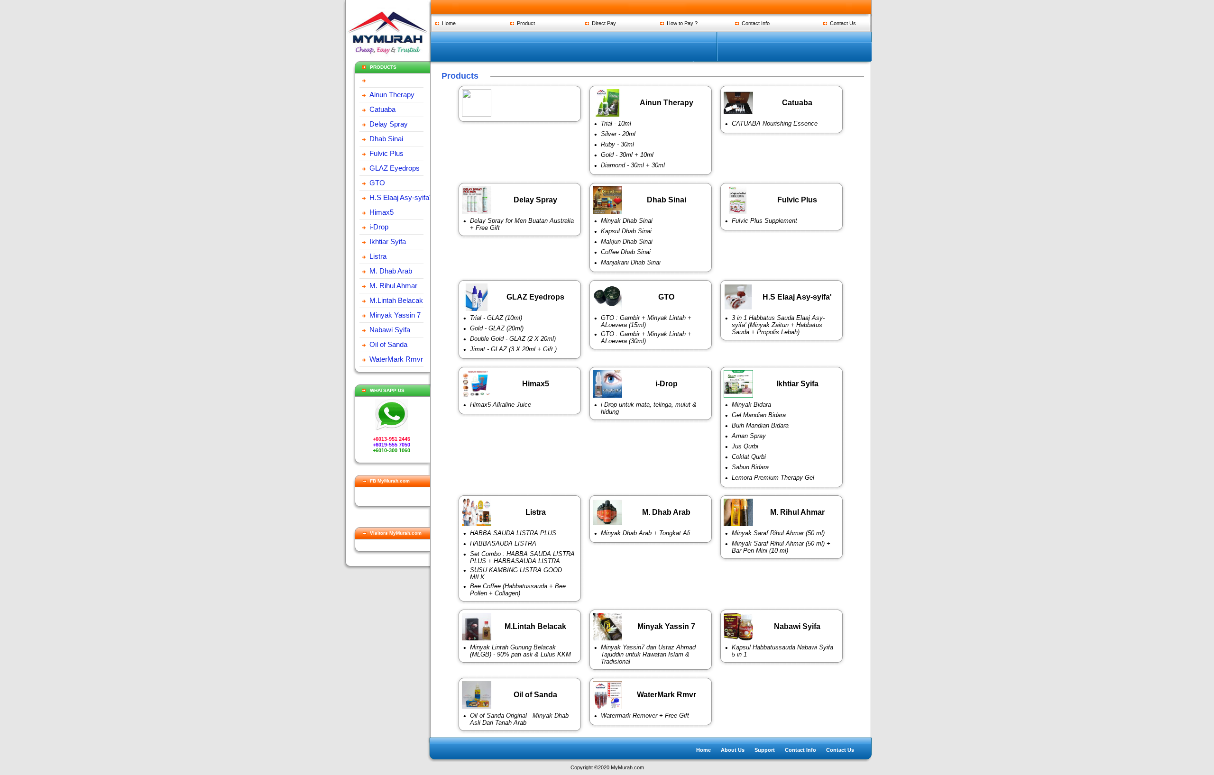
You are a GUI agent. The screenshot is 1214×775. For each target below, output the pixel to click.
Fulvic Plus (386, 153)
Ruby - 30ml (617, 144)
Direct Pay (602, 23)
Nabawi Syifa (389, 330)
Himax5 (381, 212)
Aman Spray (749, 435)
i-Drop (378, 227)
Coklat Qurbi (749, 456)
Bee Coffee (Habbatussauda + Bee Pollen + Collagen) (518, 590)
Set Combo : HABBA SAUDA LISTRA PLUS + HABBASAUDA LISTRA (522, 557)
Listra (377, 256)
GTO (377, 183)
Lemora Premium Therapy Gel (773, 477)
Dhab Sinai (386, 139)
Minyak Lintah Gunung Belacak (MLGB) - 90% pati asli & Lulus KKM (520, 651)
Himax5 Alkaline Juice (500, 404)
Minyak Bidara (751, 404)
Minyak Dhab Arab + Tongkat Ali (645, 533)
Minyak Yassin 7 (395, 315)
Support (764, 750)
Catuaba (382, 109)
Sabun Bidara (750, 467)
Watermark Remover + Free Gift (645, 715)
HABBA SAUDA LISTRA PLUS (513, 533)
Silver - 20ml (618, 133)
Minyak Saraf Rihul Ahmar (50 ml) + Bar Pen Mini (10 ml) (781, 547)
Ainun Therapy (391, 95)
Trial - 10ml (616, 123)
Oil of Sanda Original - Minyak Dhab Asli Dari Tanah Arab (519, 719)
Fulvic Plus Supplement (764, 220)
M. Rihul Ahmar (393, 286)
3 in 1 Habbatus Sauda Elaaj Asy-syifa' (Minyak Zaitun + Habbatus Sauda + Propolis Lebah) (778, 325)
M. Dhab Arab (390, 271)
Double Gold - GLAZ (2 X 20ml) (513, 338)
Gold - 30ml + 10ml (627, 154)
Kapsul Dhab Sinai (626, 231)
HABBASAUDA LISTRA (503, 543)
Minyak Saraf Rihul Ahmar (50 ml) (778, 533)
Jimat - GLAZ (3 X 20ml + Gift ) (513, 349)
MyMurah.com (627, 767)
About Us (733, 750)
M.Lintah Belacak (396, 300)
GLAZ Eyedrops (394, 168)
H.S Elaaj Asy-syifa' (400, 197)
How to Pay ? (681, 23)
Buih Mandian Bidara (760, 425)
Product (524, 23)
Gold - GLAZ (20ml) (497, 328)
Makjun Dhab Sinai (627, 241)
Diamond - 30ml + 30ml (633, 165)
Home (447, 23)
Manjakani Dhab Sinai (631, 262)
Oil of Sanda (388, 344)
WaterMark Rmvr (396, 359)
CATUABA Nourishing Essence (775, 123)
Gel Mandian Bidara (759, 415)
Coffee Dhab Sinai (626, 251)
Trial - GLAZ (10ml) (496, 317)
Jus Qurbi (745, 446)
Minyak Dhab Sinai (627, 220)
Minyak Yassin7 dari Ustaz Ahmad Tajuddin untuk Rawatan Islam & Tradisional (648, 654)
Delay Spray (388, 124)
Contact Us (841, 23)
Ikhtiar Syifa (387, 241)
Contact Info (754, 23)
